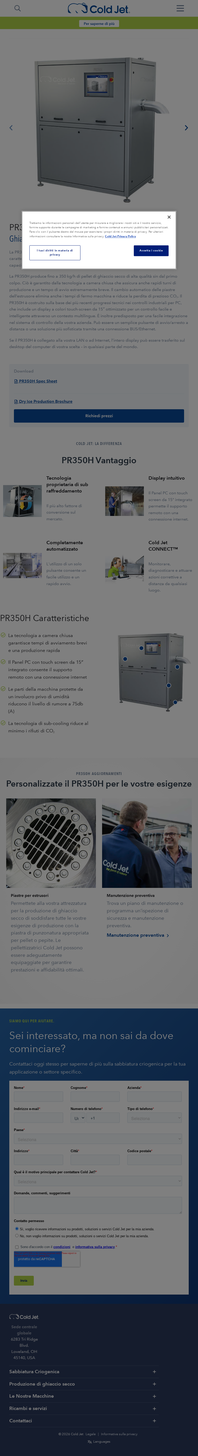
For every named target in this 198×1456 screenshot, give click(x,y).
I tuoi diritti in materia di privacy (55, 252)
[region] (99, 240)
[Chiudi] (169, 217)
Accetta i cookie (151, 250)
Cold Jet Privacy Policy (120, 236)
